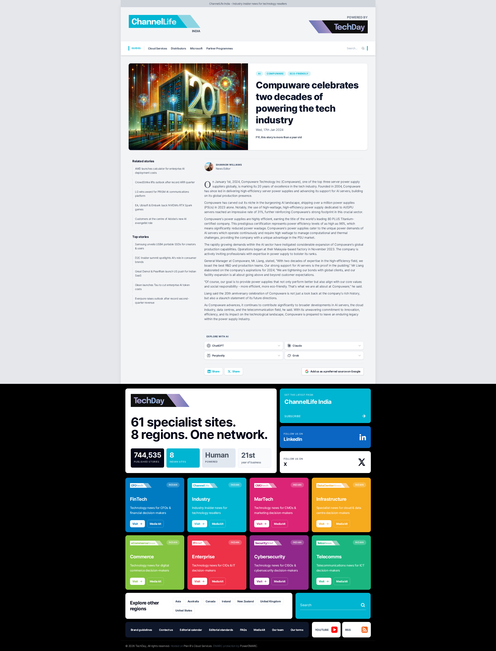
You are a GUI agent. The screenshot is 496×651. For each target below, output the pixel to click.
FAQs (243, 629)
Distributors (178, 48)
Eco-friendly (299, 73)
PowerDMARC (248, 646)
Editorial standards (221, 629)
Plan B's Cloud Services (198, 646)
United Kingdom (270, 601)
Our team (278, 629)
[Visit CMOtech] (271, 485)
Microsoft (196, 48)
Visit (135, 523)
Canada (210, 601)
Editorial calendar (191, 629)
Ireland (226, 601)
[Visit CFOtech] (146, 485)
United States (183, 610)
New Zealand (245, 601)
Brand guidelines (141, 629)
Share (216, 371)
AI (259, 73)
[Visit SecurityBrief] (271, 543)
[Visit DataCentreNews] (333, 485)
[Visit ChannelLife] (208, 485)
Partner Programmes (219, 48)
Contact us (166, 629)
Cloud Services (157, 48)
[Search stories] (363, 605)
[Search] (363, 48)
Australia (193, 601)
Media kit (155, 523)
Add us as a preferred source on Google (335, 371)
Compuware (275, 73)
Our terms (297, 629)
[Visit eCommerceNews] (146, 543)
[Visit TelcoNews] (333, 543)
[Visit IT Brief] (208, 543)
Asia (178, 601)
